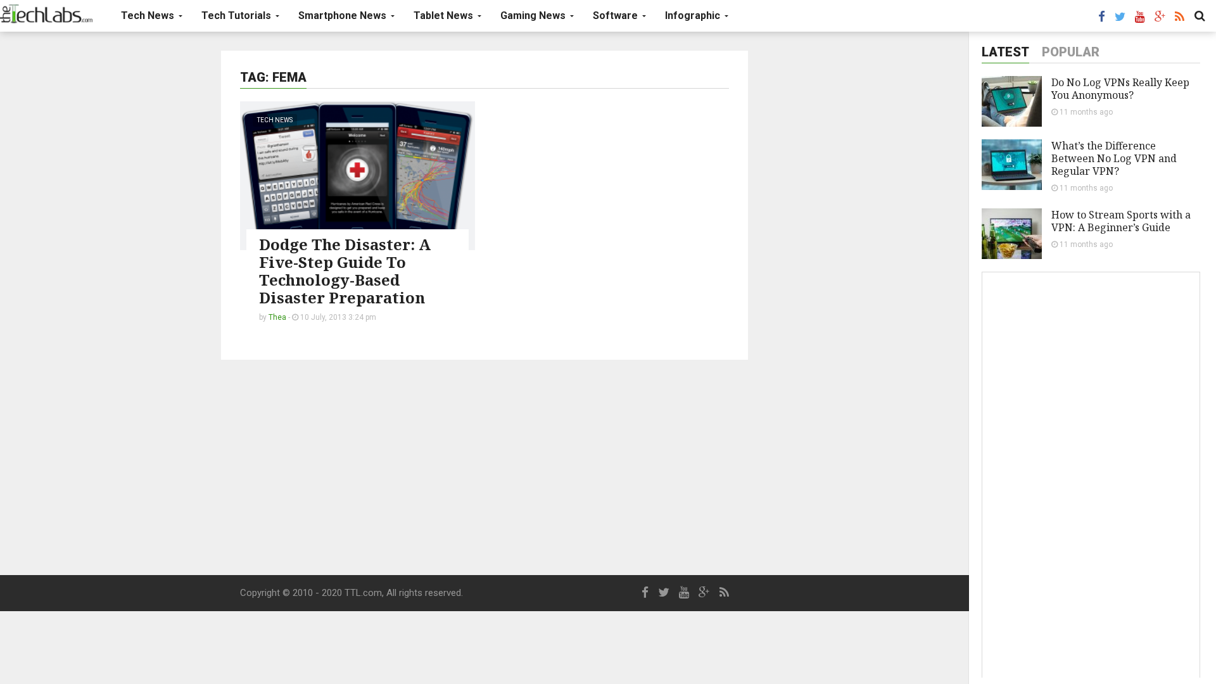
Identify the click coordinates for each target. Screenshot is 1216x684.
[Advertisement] (484, 467)
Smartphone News (343, 16)
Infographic (694, 16)
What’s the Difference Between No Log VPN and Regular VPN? (1114, 158)
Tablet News (445, 16)
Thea (277, 317)
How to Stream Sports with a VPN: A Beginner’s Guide (1121, 221)
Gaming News (534, 16)
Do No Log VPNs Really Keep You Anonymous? (1120, 88)
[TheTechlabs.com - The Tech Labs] (46, 13)
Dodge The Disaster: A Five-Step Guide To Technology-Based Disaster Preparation (345, 271)
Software (616, 16)
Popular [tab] (1070, 52)
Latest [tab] (1005, 52)
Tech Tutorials (237, 16)
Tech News (149, 16)
